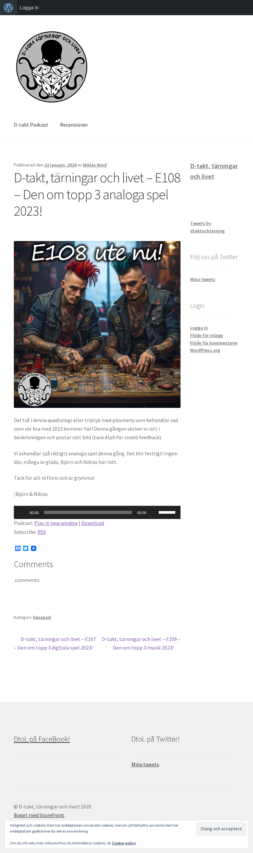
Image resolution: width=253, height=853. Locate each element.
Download (92, 523)
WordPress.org (205, 350)
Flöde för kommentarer (214, 343)
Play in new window (56, 523)
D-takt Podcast (31, 124)
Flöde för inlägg (206, 335)
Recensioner (74, 124)
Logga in (199, 328)
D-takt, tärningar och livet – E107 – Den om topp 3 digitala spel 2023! (55, 643)
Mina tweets (202, 279)
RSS (42, 532)
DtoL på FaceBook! (42, 739)
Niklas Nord (95, 165)
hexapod (42, 617)
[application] (97, 512)
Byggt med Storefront (39, 815)
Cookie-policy (124, 842)
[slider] (168, 512)
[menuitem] (8, 7)
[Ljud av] (153, 512)
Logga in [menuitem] (29, 7)
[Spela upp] (22, 512)
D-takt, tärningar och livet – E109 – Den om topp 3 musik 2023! (141, 643)
